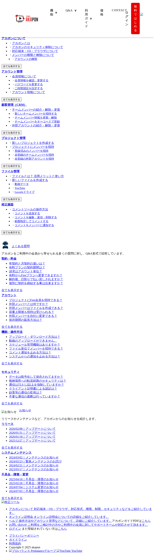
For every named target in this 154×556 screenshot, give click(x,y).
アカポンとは (21, 43)
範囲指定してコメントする (31, 221)
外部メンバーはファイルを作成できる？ (36, 308)
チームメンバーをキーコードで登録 (37, 121)
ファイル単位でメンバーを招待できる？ (36, 348)
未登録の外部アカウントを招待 (34, 158)
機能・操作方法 (12, 331)
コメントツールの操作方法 (30, 209)
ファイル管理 (11, 171)
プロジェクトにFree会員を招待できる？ (35, 300)
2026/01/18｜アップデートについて (32, 436)
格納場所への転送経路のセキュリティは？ (37, 380)
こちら (146, 520)
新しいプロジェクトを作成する (33, 142)
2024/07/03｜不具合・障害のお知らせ (34, 491)
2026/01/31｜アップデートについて (32, 432)
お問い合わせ (78, 524)
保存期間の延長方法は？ (25, 319)
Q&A (69, 10)
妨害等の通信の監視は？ (25, 392)
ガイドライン (18, 539)
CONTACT (119, 10)
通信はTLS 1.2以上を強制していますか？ (36, 384)
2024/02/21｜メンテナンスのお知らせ (34, 465)
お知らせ (25, 410)
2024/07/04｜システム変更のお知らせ (34, 487)
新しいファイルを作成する (30, 180)
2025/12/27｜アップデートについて (32, 440)
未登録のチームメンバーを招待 (34, 154)
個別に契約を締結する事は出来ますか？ (36, 283)
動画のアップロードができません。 (33, 340)
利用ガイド (86, 18)
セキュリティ (11, 371)
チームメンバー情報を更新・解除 (36, 117)
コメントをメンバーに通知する (34, 225)
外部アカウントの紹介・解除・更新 (36, 125)
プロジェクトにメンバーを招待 (33, 146)
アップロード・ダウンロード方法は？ (34, 336)
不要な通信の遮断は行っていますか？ (34, 396)
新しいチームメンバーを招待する (36, 113)
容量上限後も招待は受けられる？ (31, 312)
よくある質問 (21, 246)
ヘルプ (60, 520)
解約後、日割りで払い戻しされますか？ (36, 279)
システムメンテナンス (17, 452)
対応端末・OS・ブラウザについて (35, 51)
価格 (101, 12)
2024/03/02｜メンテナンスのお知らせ (34, 457)
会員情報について (24, 76)
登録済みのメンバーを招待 (31, 150)
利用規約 (15, 543)
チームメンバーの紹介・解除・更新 (36, 109)
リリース (8, 423)
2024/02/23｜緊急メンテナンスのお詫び (35, 461)
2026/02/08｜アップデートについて (32, 428)
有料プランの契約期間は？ (27, 267)
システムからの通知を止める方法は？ (34, 356)
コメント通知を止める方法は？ (30, 352)
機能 (51, 12)
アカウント (9, 295)
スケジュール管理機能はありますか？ (34, 344)
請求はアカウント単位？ (25, 271)
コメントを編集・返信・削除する (36, 217)
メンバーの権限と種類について (33, 55)
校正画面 (8, 204)
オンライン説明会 (59, 516)
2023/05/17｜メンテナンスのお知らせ (34, 469)
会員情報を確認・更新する (31, 80)
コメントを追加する (27, 213)
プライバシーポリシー (24, 535)
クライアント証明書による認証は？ (33, 388)
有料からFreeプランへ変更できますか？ (35, 275)
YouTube (20, 188)
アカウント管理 (12, 71)
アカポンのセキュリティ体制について (37, 47)
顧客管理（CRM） (14, 104)
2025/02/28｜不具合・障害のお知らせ (34, 483)
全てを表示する (11, 66)
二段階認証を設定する (29, 88)
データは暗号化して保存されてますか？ (36, 376)
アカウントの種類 (26, 58)
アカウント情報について (28, 92)
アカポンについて (14, 38)
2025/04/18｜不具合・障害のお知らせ (34, 479)
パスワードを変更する (29, 84)
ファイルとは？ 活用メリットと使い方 (38, 176)
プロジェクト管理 (14, 138)
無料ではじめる (135, 18)
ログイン (15, 528)
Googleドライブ (25, 191)
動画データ (22, 184)
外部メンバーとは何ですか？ (28, 304)
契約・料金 (9, 258)
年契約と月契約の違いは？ (27, 263)
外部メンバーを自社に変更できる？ (33, 315)
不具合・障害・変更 (15, 474)
